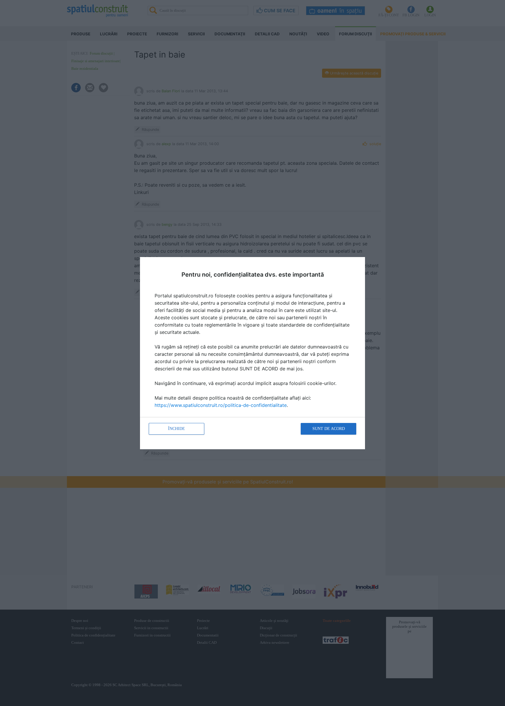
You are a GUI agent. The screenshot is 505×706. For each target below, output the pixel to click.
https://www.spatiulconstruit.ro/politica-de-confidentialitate (221, 405)
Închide (176, 428)
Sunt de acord (328, 428)
